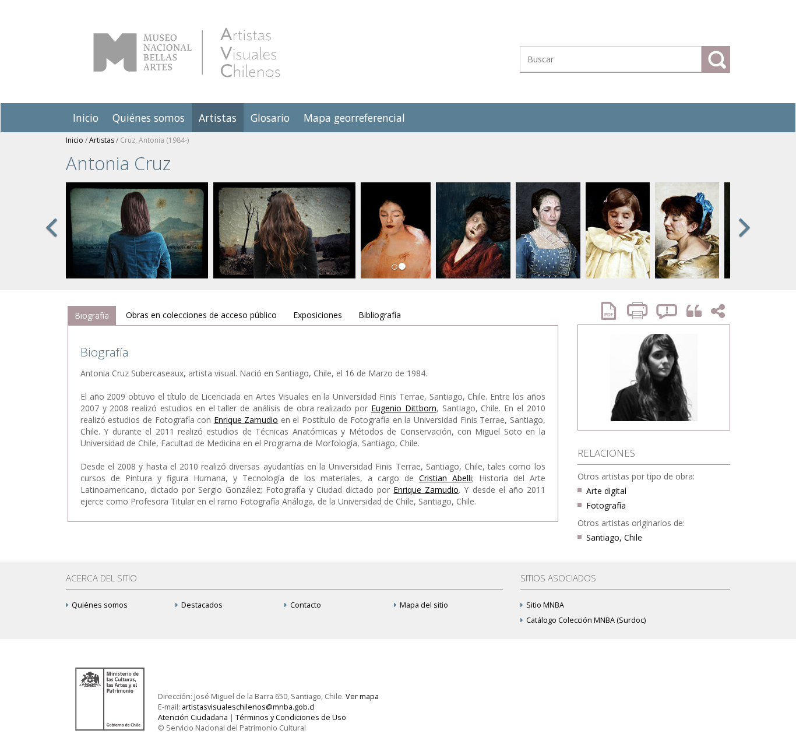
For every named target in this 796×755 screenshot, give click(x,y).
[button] (51, 240)
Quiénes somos (148, 118)
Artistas (218, 118)
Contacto (305, 605)
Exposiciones (317, 314)
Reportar (667, 311)
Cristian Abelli (445, 478)
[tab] (92, 316)
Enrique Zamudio (246, 419)
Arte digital (606, 490)
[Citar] (691, 311)
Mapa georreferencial (354, 118)
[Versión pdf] (612, 311)
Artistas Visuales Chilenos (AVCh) (187, 52)
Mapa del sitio (424, 605)
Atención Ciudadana (193, 717)
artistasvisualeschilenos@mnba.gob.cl (248, 707)
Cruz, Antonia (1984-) (154, 140)
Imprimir (638, 311)
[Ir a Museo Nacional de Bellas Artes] (112, 698)
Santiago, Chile (614, 537)
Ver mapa (362, 696)
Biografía (92, 315)
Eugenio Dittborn (403, 408)
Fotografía (606, 505)
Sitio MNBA (545, 605)
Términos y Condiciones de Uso (290, 717)
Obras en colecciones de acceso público (201, 314)
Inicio (85, 118)
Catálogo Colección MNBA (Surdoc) (586, 620)
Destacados (202, 605)
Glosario (270, 118)
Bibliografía (379, 314)
